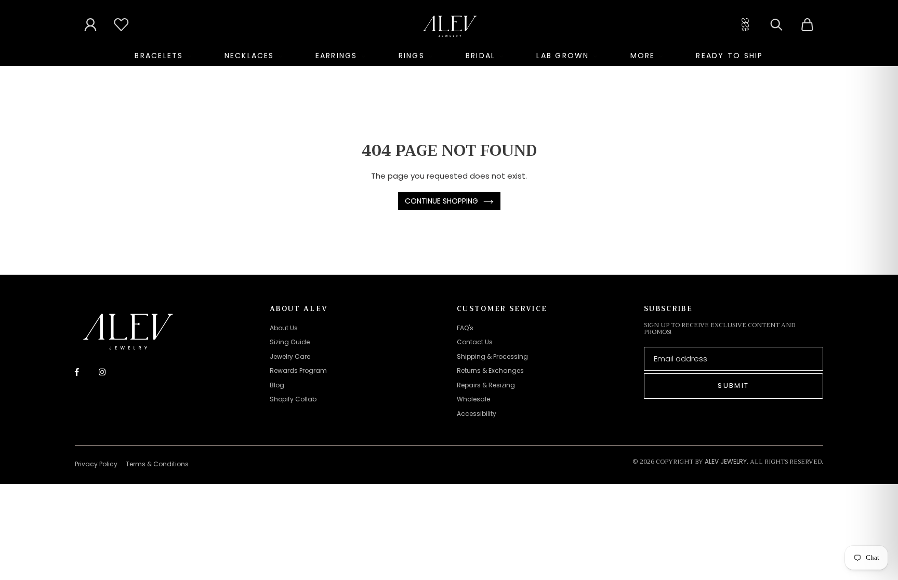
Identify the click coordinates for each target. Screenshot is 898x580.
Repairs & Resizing (486, 385)
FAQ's (465, 327)
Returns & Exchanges (490, 370)
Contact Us (475, 342)
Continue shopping (441, 201)
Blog (277, 385)
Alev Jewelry (726, 461)
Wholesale (473, 399)
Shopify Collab (293, 399)
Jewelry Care (290, 356)
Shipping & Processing (492, 356)
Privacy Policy (96, 464)
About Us (284, 327)
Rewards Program (298, 370)
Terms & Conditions (157, 464)
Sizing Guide (290, 342)
